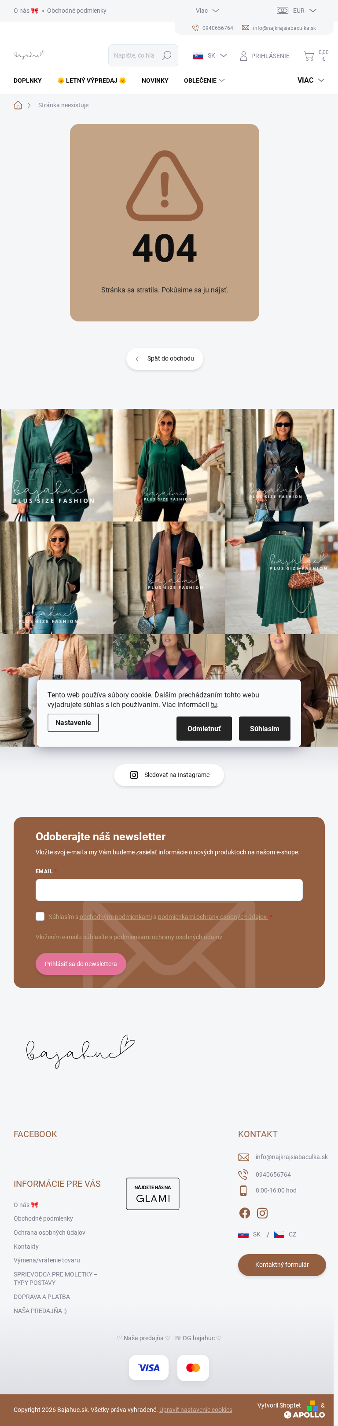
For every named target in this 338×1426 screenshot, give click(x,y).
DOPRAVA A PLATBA (42, 1296)
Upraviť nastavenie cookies (195, 1409)
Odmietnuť (204, 728)
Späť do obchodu (170, 358)
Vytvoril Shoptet (279, 1405)
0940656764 (273, 1174)
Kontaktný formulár (282, 1264)
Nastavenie (73, 722)
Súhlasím (264, 728)
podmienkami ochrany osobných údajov (168, 937)
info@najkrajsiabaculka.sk (292, 1156)
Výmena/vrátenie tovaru (47, 1260)
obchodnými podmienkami (116, 916)
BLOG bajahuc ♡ (198, 1338)
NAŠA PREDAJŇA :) (40, 1310)
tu (214, 704)
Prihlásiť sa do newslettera (81, 963)
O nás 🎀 (26, 10)
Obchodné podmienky (77, 10)
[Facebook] (244, 1211)
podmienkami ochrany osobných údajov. (213, 916)
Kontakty (26, 1246)
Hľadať (166, 55)
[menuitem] (31, 80)
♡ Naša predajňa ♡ (144, 1338)
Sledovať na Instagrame (176, 774)
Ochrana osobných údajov (49, 1232)
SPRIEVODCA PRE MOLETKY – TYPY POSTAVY (56, 1279)
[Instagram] (262, 1211)
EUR (299, 10)
